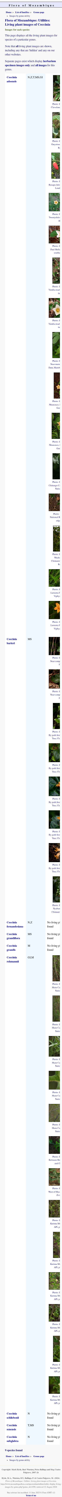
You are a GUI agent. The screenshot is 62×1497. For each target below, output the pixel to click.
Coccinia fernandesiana (15, 924)
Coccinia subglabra (12, 1439)
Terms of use (31, 1495)
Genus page (38, 12)
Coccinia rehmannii (13, 959)
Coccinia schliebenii (13, 1415)
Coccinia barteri (12, 641)
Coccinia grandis (12, 948)
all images (41, 65)
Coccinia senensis (12, 1427)
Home (9, 12)
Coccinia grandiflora (13, 936)
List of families (22, 12)
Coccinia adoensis (12, 79)
